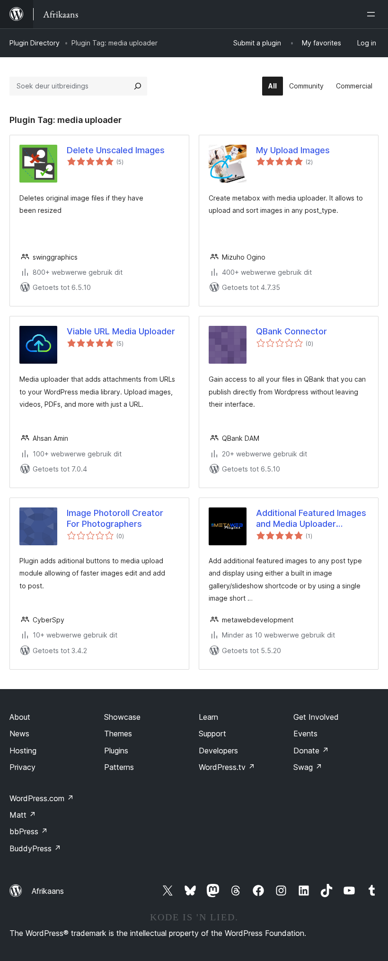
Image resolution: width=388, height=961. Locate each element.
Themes (118, 733)
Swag (307, 767)
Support (212, 733)
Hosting (22, 750)
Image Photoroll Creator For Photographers (115, 518)
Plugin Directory (34, 43)
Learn (208, 717)
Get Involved (316, 717)
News (19, 733)
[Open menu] (373, 14)
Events (305, 733)
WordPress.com (41, 798)
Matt (22, 815)
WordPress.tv (227, 767)
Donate (311, 750)
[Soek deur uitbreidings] (137, 86)
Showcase (122, 717)
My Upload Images (293, 150)
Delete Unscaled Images (116, 150)
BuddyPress (35, 848)
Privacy (22, 767)
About (19, 717)
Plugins (116, 750)
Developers (218, 750)
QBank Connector (291, 331)
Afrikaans (48, 891)
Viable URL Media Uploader (121, 331)
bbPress (28, 831)
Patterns (119, 767)
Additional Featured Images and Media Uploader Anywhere (311, 519)
